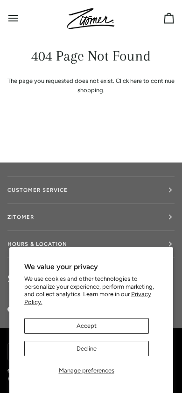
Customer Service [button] (37, 190)
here (136, 80)
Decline (87, 348)
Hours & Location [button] (37, 244)
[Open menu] (21, 18)
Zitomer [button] (20, 217)
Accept (87, 325)
